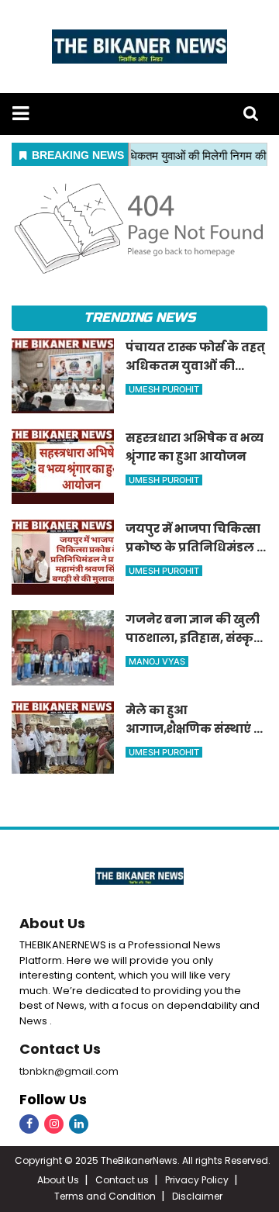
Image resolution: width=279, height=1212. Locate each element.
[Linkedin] (78, 1124)
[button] (20, 113)
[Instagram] (54, 1124)
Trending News (139, 317)
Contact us (122, 1179)
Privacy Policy (197, 1179)
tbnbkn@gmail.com (69, 1071)
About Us (52, 923)
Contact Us (60, 1048)
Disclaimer (197, 1196)
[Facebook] (29, 1124)
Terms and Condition (105, 1196)
